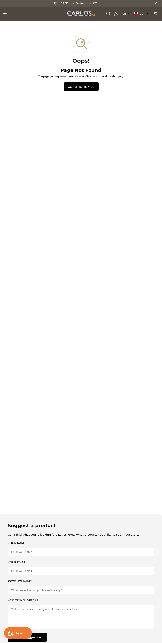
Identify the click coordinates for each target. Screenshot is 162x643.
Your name (16, 543)
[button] (5, 14)
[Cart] (155, 13)
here (94, 76)
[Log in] (116, 13)
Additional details (23, 600)
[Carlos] (81, 14)
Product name (20, 581)
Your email (17, 562)
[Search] (108, 13)
